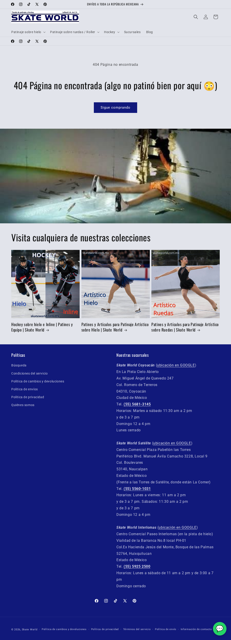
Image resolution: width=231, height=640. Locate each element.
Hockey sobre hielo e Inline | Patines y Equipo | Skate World (42, 327)
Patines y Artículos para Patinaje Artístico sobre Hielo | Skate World (115, 327)
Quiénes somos (23, 405)
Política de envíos (24, 389)
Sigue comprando (115, 107)
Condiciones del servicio (29, 373)
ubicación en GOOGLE (176, 365)
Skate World (29, 629)
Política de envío (165, 629)
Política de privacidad (27, 397)
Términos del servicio (137, 629)
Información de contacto (196, 629)
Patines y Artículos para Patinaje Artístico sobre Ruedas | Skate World (185, 327)
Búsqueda (19, 365)
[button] (28, 32)
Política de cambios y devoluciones (37, 381)
